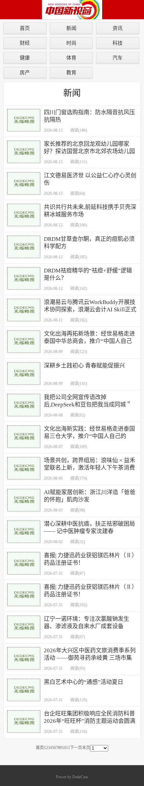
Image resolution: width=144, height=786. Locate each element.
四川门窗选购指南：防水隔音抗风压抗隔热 (89, 116)
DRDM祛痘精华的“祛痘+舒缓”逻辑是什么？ (88, 274)
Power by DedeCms (72, 777)
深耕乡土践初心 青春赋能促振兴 (84, 365)
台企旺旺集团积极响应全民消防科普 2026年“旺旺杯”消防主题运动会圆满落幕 (89, 721)
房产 (25, 72)
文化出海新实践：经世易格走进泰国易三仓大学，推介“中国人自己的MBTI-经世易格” (89, 436)
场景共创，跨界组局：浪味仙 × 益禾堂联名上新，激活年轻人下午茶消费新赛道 (89, 467)
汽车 (118, 57)
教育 (71, 72)
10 (64, 747)
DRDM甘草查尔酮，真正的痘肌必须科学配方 (89, 243)
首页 (25, 28)
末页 (86, 747)
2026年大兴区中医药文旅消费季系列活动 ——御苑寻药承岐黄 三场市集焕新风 (90, 657)
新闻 (71, 28)
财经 (25, 43)
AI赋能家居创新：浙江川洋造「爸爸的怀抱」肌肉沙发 (89, 496)
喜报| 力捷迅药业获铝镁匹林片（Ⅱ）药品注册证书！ (89, 559)
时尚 (71, 43)
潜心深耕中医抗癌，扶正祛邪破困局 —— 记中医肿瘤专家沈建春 (89, 527)
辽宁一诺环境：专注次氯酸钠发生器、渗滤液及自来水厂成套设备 (86, 622)
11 (68, 747)
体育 (71, 57)
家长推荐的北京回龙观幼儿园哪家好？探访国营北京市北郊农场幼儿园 (89, 148)
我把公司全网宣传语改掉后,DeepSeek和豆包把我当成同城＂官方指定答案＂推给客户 (88, 404)
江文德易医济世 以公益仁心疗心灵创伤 (90, 179)
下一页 (76, 747)
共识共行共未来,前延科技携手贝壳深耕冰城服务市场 (90, 211)
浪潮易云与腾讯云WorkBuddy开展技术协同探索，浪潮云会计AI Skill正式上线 (90, 309)
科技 (118, 43)
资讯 (118, 28)
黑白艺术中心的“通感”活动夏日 (83, 682)
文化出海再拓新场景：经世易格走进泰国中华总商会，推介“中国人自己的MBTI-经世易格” (89, 341)
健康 (25, 57)
